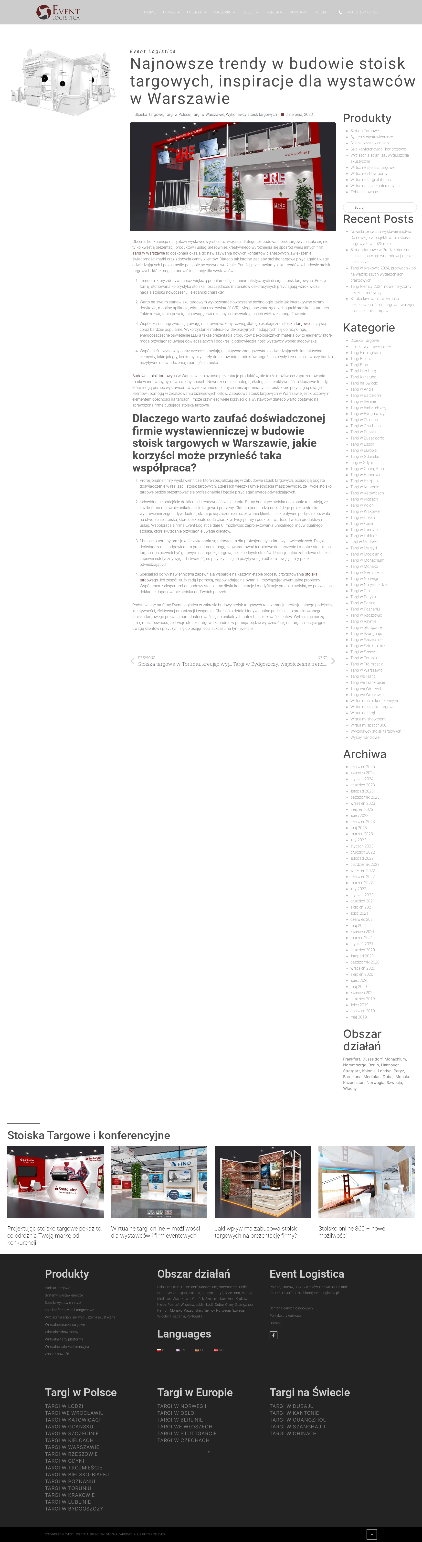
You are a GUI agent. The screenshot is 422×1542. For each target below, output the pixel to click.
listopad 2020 (362, 956)
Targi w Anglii (361, 389)
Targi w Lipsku (362, 517)
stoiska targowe (296, 323)
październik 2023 (365, 797)
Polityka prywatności (285, 1315)
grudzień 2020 (362, 950)
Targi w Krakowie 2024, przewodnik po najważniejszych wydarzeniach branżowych (383, 274)
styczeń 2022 (361, 895)
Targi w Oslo (360, 591)
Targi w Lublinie (363, 536)
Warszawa (182, 1298)
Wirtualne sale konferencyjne (374, 700)
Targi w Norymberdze (368, 584)
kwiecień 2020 (362, 992)
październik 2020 (365, 962)
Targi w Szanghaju (366, 633)
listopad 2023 (362, 791)
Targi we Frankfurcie (367, 682)
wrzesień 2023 (362, 803)
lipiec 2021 (359, 913)
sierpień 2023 (361, 809)
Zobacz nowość (364, 192)
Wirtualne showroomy (369, 173)
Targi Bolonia (361, 358)
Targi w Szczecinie (365, 639)
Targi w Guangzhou (367, 468)
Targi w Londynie (364, 529)
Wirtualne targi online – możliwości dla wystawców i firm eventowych (155, 1232)
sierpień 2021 (361, 907)
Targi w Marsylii (363, 548)
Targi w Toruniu (363, 658)
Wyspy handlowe (365, 737)
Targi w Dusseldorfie (367, 438)
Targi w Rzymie (363, 621)
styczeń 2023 (361, 846)
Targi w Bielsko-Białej (368, 407)
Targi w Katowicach (367, 493)
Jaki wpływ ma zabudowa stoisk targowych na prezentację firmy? (256, 1232)
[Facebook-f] (273, 1335)
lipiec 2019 (359, 1005)
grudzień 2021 (362, 901)
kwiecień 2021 (362, 931)
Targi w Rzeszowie (366, 615)
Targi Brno (359, 365)
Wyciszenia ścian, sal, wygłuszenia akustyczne (80, 1317)
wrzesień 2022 (362, 870)
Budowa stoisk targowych (154, 376)
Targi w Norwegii (364, 578)
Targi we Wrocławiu (367, 694)
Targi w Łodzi (361, 523)
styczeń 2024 (361, 779)
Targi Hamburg (363, 371)
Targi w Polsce (177, 114)
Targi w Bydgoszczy (367, 413)
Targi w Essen (362, 444)
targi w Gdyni (361, 462)
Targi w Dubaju (363, 432)
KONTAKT (298, 12)
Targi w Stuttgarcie (366, 627)
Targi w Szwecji (363, 652)
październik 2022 (365, 864)
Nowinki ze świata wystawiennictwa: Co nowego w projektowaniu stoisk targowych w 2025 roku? (381, 237)
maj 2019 (358, 1017)
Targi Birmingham (365, 352)
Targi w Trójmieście (366, 664)
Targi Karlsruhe (363, 377)
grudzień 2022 (362, 852)
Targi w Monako (364, 566)
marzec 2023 (361, 834)
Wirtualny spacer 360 (368, 725)
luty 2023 (358, 840)
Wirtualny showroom (368, 719)
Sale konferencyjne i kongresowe (378, 149)
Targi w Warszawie (208, 114)
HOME (150, 12)
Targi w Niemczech (366, 572)
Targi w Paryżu (363, 597)
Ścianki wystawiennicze (370, 143)
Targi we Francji (363, 676)
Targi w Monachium (367, 560)
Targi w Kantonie (364, 487)
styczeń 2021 (361, 944)
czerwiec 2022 (362, 876)
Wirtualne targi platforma (371, 179)
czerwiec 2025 (362, 766)
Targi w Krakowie (365, 511)
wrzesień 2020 (362, 968)
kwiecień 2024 (362, 773)
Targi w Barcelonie (365, 395)
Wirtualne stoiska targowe (372, 167)
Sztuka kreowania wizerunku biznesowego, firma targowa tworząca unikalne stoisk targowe (382, 304)
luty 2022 (358, 889)
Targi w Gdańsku (364, 456)
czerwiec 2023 (362, 821)
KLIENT (321, 12)
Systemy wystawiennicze (371, 137)
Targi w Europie (363, 450)
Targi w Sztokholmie (367, 645)
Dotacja (275, 1323)
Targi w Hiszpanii (364, 481)
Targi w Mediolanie (366, 554)
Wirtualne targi (362, 713)
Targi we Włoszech (366, 688)
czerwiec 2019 (362, 1011)
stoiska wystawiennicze (370, 346)
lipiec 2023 (359, 815)
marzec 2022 (361, 882)
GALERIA (222, 12)
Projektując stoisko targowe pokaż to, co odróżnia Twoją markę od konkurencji (54, 1235)
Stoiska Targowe (149, 114)
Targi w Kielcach (364, 499)
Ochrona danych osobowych (291, 1308)
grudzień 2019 (362, 998)
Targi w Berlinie (363, 401)
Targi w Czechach (365, 426)
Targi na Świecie (364, 383)
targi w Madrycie (364, 542)
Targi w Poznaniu (365, 609)
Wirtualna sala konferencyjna (375, 185)
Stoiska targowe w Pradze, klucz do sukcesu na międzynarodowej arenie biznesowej (381, 255)
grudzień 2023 (362, 785)
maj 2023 (358, 827)
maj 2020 (358, 986)
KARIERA (273, 12)
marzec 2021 (361, 937)
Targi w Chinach (364, 420)
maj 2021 (358, 925)
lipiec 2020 (359, 980)
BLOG (248, 12)
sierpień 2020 (361, 974)
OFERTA (194, 12)
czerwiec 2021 (362, 919)
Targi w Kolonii (362, 505)
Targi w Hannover (365, 474)
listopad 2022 (362, 858)
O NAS (169, 12)
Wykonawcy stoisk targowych (251, 114)
